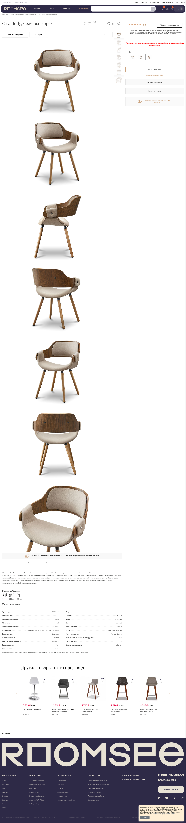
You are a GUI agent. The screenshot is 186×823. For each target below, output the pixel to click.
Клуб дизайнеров (35, 804)
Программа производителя (97, 781)
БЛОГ (137, 2)
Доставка (60, 784)
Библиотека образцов (36, 796)
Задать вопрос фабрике (170, 25)
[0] (172, 9)
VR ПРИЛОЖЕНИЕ (131, 775)
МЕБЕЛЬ (37, 9)
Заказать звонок (171, 789)
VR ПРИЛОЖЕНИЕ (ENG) (133, 779)
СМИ (4, 788)
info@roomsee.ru (167, 780)
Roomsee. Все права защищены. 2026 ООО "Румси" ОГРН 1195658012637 (28, 817)
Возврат (60, 788)
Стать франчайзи (94, 800)
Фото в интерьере (52, 563)
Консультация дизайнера (66, 800)
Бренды (5, 800)
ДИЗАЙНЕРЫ (155, 2)
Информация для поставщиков (98, 784)
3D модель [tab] (39, 35)
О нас (4, 781)
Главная (5, 14)
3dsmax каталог (34, 792)
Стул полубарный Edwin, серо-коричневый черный (63, 710)
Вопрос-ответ (62, 796)
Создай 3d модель (94, 792)
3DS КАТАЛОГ (180, 2)
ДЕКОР (66, 9)
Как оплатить (62, 781)
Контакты (5, 784)
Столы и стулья (15, 14)
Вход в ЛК (32, 788)
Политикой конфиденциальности (163, 814)
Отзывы (30, 563)
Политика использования (76, 817)
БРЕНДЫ (144, 2)
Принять (145, 817)
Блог (3, 808)
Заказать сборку (154, 91)
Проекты (5, 792)
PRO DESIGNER (167, 2)
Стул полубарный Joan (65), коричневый (121, 710)
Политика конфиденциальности (108, 817)
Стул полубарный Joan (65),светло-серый (148, 710)
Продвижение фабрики (96, 796)
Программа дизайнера (37, 784)
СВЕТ (52, 9)
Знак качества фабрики (96, 788)
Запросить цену (154, 69)
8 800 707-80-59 (171, 775)
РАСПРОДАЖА (84, 9)
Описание (11, 563)
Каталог (5, 804)
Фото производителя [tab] (15, 35)
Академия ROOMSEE (36, 800)
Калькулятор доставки (155, 82)
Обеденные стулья (29, 14)
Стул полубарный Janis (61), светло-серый (91, 710)
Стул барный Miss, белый (32, 709)
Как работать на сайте (36, 781)
